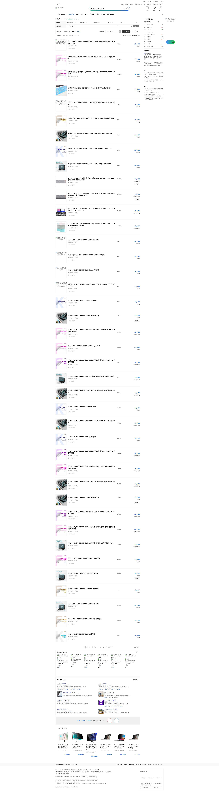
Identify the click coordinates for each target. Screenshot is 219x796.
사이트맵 (149, 764)
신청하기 (135, 679)
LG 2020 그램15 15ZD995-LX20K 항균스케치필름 (83, 573)
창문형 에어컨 (150, 46)
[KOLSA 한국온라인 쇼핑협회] (59, 790)
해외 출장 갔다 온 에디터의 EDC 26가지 (153, 92)
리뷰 (98, 14)
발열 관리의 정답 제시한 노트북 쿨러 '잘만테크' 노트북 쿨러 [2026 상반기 (157, 57)
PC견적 (131, 4)
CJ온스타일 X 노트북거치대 (110, 700)
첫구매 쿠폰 (113, 706)
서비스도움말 (158, 778)
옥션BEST (101, 689)
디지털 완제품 (70, 22)
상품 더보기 (136, 647)
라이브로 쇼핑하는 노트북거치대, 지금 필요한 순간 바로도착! (116, 703)
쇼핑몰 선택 (101, 31)
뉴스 (86, 14)
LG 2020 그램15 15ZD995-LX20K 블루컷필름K (82, 300)
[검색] (128, 8)
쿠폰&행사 (120, 706)
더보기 (161, 4)
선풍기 (148, 39)
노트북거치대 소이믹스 (109, 692)
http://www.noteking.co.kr (65, 702)
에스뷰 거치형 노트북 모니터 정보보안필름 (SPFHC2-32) (119, 746)
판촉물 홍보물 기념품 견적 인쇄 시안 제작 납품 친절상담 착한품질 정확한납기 (72, 712)
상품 (77, 14)
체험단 (157, 4)
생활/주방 (82, 22)
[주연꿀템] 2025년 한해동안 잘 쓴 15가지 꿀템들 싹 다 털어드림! (153, 98)
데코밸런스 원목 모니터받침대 (110, 709)
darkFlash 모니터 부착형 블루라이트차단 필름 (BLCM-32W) (63, 746)
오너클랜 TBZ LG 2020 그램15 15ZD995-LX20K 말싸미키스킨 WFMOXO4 (90, 88)
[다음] (163, 22)
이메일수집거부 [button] (146, 787)
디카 (121, 22)
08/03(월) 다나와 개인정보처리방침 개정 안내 (69, 764)
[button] (147, 9)
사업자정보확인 (108, 771)
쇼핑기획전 (143, 4)
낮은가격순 (65, 35)
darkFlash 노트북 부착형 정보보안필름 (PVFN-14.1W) (105, 746)
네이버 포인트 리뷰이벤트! (111, 697)
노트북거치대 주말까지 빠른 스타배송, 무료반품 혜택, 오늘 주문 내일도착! (71, 686)
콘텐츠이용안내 (92, 776)
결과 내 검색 (125, 31)
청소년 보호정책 (142, 764)
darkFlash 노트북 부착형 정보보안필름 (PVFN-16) (133, 746)
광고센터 (155, 764)
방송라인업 (107, 706)
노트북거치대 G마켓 (61, 683)
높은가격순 (71, 35)
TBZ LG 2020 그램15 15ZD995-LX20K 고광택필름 (83, 240)
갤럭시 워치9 (150, 24)
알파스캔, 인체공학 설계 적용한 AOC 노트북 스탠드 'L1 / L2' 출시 (153, 80)
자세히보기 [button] (84, 776)
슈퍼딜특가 (67, 689)
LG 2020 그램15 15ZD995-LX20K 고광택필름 (81, 634)
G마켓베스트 (60, 689)
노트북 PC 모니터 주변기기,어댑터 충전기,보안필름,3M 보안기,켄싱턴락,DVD (72, 703)
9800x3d (149, 27)
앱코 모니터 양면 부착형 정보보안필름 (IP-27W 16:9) (77, 746)
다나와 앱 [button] (58, 4)
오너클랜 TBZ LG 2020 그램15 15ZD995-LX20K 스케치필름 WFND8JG (89, 164)
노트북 (148, 44)
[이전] (161, 22)
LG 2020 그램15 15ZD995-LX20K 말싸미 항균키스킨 (83, 315)
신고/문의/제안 (151, 778)
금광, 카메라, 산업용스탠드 (69, 692)
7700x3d (149, 32)
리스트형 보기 (131, 31)
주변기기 (109, 22)
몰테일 (149, 1)
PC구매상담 (137, 4)
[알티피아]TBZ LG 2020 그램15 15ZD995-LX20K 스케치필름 (86, 255)
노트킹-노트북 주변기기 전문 (63, 700)
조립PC (126, 4)
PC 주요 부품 (96, 22)
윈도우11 (149, 41)
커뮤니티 (149, 4)
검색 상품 (76, 31)
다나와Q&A (110, 14)
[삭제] (124, 8)
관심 (77, 46)
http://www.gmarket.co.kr (65, 685)
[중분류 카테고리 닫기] (73, 22)
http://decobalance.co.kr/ (112, 711)
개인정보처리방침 (133, 764)
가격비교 (67, 31)
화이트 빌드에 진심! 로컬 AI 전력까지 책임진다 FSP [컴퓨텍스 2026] (153, 73)
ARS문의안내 (156, 787)
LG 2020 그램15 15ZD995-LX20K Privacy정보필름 (83, 270)
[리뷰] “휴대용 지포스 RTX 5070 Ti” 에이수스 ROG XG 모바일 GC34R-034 (153, 95)
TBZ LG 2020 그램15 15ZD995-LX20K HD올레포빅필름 (85, 619)
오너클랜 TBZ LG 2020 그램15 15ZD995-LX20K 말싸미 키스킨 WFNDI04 (90, 133)
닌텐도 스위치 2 (150, 34)
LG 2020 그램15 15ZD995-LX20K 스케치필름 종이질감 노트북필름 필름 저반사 (91, 376)
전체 (59, 31)
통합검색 (71, 14)
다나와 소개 (119, 764)
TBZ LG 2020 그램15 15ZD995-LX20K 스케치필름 (83, 604)
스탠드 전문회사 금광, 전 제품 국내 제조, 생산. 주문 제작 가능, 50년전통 (77, 695)
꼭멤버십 (78, 689)
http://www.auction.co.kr (106, 685)
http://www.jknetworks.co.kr (66, 711)
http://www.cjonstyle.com (112, 702)
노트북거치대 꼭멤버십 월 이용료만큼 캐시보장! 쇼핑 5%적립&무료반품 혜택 (113, 686)
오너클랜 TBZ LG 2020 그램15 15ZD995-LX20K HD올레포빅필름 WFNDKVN (91, 118)
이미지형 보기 (133, 31)
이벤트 (153, 4)
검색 (136, 26)
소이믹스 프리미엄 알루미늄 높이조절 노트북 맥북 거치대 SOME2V (117, 695)
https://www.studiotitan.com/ (72, 694)
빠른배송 (71, 26)
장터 (81, 14)
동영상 (103, 14)
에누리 (144, 1)
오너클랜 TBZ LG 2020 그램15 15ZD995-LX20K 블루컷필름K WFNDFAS (89, 149)
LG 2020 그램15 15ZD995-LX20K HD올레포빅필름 (83, 588)
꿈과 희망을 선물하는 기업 (62, 709)
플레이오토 (155, 1)
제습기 (148, 29)
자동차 (122, 4)
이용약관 (125, 764)
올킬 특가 (107, 689)
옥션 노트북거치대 (102, 683)
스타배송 (73, 689)
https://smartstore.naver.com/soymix (115, 694)
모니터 (148, 36)
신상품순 (77, 35)
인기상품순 (59, 35)
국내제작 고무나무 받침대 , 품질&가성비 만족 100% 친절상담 (116, 712)
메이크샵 (161, 1)
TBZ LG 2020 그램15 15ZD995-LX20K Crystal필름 (84, 346)
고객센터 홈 (143, 778)
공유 (163, 14)
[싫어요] (109, 720)
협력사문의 (161, 764)
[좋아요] (116, 720)
